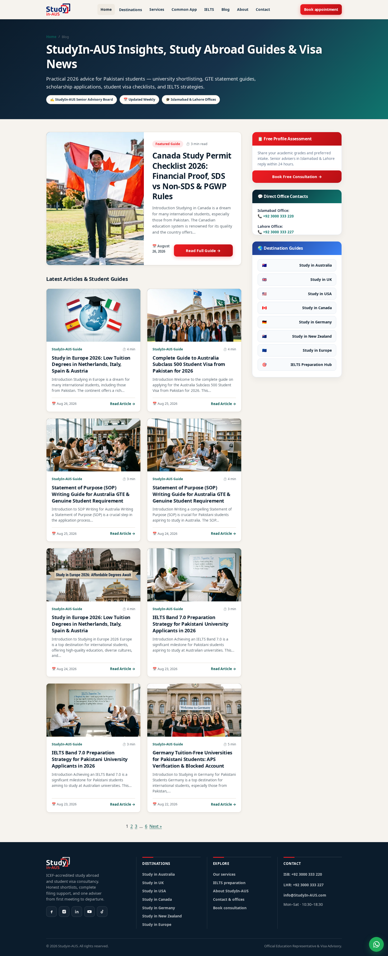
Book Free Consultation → (297, 176)
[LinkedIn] (77, 911)
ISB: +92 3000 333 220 (302, 874)
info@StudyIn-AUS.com (304, 895)
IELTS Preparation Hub (297, 364)
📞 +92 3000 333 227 (276, 232)
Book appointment (321, 9)
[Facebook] (51, 911)
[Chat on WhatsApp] (376, 944)
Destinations (130, 9)
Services (156, 9)
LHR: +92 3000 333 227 (303, 884)
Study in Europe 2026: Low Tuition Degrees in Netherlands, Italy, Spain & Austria (91, 364)
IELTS (209, 9)
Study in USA (297, 293)
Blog (225, 9)
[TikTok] (102, 911)
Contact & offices (228, 899)
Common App (184, 9)
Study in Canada (297, 307)
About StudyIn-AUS (231, 890)
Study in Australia (297, 265)
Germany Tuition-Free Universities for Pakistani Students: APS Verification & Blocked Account (192, 759)
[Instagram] (64, 911)
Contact (263, 9)
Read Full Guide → (203, 250)
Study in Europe (297, 350)
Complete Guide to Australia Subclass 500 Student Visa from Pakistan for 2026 (189, 364)
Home (106, 9)
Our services (224, 874)
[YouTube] (89, 911)
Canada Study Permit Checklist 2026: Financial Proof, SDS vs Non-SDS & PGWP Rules (191, 176)
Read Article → (122, 403)
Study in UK (297, 279)
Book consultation (230, 907)
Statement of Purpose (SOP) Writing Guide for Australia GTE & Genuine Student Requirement (91, 494)
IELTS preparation (229, 882)
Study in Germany (297, 321)
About (242, 9)
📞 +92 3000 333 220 (276, 216)
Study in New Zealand (297, 336)
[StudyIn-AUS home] (58, 9)
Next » (155, 826)
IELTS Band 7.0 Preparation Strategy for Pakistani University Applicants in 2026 (190, 624)
